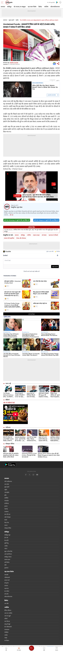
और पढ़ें (11, 215)
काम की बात (7, 514)
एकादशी (6, 574)
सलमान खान (7, 559)
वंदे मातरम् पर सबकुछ (20, 7)
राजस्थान (6, 511)
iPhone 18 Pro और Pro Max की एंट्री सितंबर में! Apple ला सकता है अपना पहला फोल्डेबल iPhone (49, 455)
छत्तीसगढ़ (6, 503)
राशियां (5, 618)
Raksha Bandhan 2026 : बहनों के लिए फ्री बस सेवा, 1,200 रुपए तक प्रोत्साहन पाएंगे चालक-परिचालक (20, 439)
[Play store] (57, 2)
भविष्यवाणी (7, 577)
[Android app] (10, 464)
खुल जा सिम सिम (8, 551)
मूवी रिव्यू (6, 543)
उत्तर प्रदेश (6, 484)
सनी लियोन (6, 562)
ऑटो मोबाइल (7, 517)
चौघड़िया (6, 632)
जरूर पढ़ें (8, 383)
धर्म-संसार (44, 235)
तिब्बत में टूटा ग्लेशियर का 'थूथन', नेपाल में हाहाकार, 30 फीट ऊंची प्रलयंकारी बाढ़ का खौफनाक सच (55, 395)
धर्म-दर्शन (6, 594)
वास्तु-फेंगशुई (7, 624)
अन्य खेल (6, 603)
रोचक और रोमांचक (21, 238)
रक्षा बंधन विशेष (32, 7)
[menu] (2, 2)
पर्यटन (5, 548)
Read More (17, 195)
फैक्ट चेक (6, 522)
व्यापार (5, 525)
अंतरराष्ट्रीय (6, 492)
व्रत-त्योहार (6, 591)
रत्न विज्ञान (6, 640)
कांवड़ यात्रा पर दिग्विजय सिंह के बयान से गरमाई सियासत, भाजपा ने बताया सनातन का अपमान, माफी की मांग (31, 395)
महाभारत (6, 588)
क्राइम (5, 520)
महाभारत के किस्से (53, 235)
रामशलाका (6, 629)
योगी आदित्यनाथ (8, 481)
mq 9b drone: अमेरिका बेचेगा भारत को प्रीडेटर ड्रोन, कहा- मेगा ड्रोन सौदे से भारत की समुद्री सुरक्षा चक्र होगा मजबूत (31, 230)
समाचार (3, 7)
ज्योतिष (46, 7)
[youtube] (33, 474)
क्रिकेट (40, 7)
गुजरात (6, 506)
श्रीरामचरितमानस (55, 7)
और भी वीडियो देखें (9, 403)
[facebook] (25, 474)
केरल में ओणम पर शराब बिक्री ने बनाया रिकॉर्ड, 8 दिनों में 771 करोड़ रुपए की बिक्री (8, 439)
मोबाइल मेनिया (9, 444)
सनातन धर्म (6, 580)
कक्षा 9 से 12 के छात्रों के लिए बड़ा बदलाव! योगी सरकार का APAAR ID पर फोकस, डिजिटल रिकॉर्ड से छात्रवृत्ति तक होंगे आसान (44, 439)
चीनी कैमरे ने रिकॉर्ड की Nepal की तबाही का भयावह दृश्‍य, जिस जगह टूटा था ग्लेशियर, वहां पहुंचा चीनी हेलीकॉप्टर (44, 395)
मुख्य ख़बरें (11, 20)
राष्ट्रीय (17, 20)
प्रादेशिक (6, 498)
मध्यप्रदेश (6, 500)
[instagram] (37, 474)
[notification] (60, 2)
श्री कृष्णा (6, 583)
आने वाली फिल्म (8, 554)
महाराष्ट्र (6, 509)
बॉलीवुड (9, 7)
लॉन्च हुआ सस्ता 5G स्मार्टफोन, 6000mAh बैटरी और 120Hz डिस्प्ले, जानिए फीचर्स (11, 455)
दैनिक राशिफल (7, 610)
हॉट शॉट (6, 537)
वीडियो (7, 400)
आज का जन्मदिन (8, 613)
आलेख (5, 546)
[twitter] (29, 474)
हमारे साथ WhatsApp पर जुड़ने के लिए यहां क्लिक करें (16, 220)
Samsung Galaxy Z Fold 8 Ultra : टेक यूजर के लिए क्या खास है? (29, 455)
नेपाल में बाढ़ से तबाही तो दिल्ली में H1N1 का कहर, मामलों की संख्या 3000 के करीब (19, 395)
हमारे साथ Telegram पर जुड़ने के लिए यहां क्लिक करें (46, 220)
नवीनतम (7, 427)
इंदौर (5, 495)
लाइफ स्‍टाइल (36, 235)
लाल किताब (7, 621)
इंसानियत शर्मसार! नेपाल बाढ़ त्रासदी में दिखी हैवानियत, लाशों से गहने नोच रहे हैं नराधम (55, 439)
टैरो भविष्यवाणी (8, 627)
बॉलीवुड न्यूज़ (7, 535)
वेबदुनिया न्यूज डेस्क (14, 62)
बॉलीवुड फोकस (7, 557)
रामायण (6, 585)
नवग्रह (5, 637)
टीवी (5, 565)
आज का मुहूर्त (7, 616)
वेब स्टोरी (6, 540)
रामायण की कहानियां (9, 238)
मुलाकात (6, 568)
